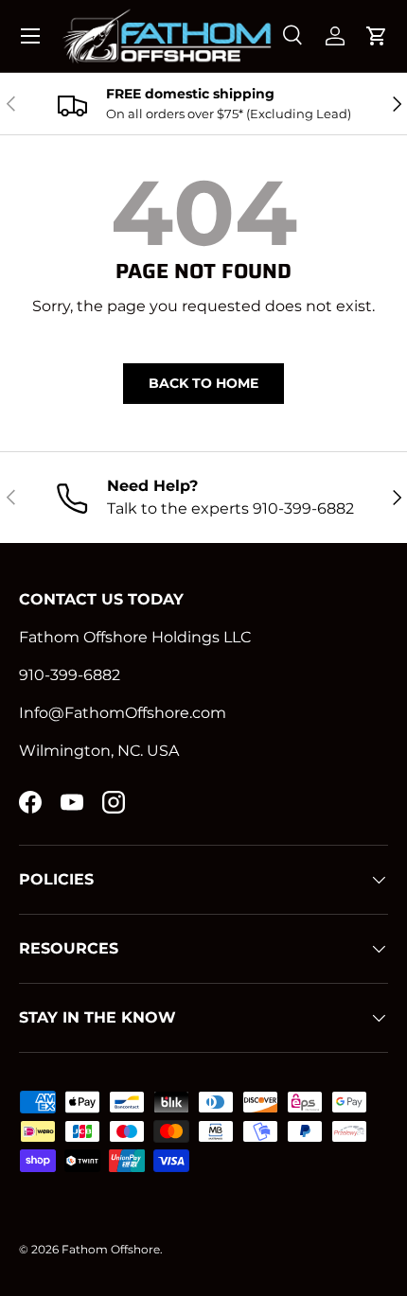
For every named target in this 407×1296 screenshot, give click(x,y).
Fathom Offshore (111, 1249)
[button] (377, 36)
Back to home (203, 383)
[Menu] (30, 36)
